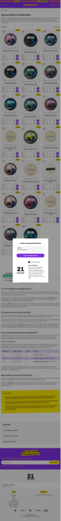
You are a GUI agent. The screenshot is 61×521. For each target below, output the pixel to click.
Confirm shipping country (30, 255)
